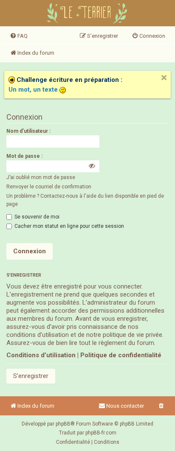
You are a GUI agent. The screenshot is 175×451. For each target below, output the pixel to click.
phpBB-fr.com (100, 433)
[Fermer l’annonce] (164, 77)
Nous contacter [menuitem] (125, 406)
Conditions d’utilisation (41, 355)
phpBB (63, 424)
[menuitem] (18, 36)
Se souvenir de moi (36, 217)
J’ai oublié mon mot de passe (40, 177)
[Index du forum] (88, 14)
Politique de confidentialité (120, 355)
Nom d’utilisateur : (28, 131)
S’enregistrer (30, 376)
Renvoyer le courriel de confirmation (48, 187)
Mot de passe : (24, 156)
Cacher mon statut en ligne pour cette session (68, 226)
